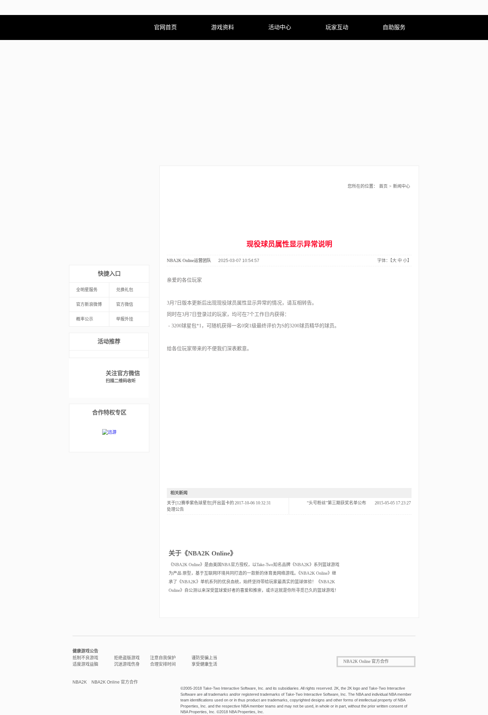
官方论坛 (129, 243)
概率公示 (84, 319)
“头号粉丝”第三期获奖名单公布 (336, 502)
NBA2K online (102, 27)
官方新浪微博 (89, 304)
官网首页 (165, 27)
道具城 (89, 243)
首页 (383, 186)
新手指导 (129, 221)
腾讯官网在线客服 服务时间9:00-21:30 (275, 661)
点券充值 (89, 221)
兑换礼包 (124, 289)
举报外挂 (124, 319)
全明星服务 (87, 289)
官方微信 (124, 304)
